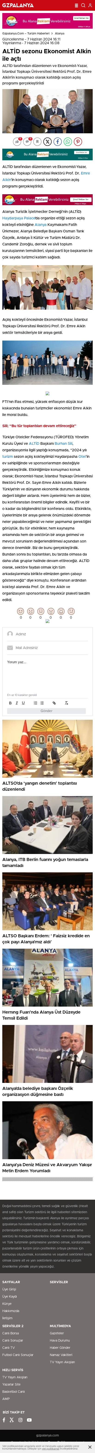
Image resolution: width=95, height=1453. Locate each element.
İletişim (7, 1318)
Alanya (59, 33)
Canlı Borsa (10, 1333)
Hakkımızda (10, 1311)
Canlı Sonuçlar (12, 1340)
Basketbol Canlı (13, 1391)
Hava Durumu (60, 1340)
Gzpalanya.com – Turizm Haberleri (26, 33)
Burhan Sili (63, 443)
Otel (81, 457)
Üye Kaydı (9, 1296)
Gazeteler (57, 1333)
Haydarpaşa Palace (18, 218)
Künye (7, 1304)
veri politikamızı (50, 1448)
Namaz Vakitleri (61, 1355)
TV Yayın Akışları (62, 1362)
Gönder (47, 711)
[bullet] (42, 703)
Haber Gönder (60, 1347)
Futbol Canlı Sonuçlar (17, 1355)
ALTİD (34, 443)
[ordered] (35, 703)
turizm (7, 457)
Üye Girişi (9, 1289)
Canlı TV (8, 1347)
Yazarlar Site (11, 1384)
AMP (6, 1399)
